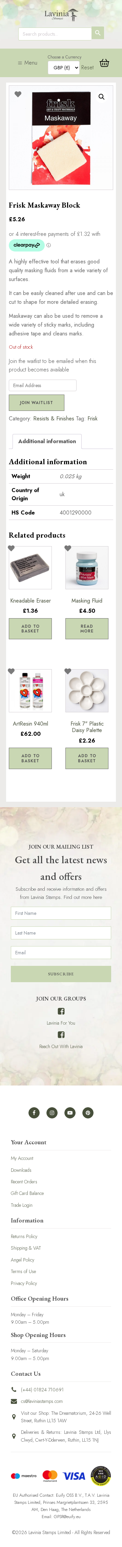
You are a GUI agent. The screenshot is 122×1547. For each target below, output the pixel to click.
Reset (87, 67)
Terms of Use (23, 1271)
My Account (22, 1158)
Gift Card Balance (27, 1193)
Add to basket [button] (30, 628)
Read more (87, 628)
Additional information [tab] (47, 441)
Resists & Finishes (53, 418)
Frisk (92, 418)
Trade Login (22, 1205)
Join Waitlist (36, 403)
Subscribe (61, 974)
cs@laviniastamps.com (42, 1401)
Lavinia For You (61, 1023)
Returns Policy (24, 1236)
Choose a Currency (64, 57)
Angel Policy (22, 1259)
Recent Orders (24, 1181)
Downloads (21, 1170)
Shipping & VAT (26, 1248)
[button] (102, 97)
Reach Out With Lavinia (61, 1046)
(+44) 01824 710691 (42, 1389)
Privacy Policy (24, 1283)
